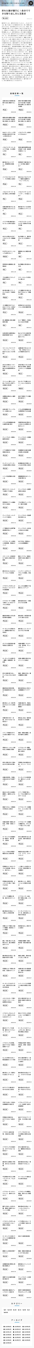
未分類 (6, 18)
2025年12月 (27, 1329)
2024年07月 (18, 1340)
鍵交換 (6, 1312)
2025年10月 (18, 1332)
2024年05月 (8, 1343)
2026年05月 (18, 1326)
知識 (25, 1309)
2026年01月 (18, 1329)
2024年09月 (27, 1337)
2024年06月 (27, 1340)
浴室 (15, 1309)
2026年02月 (8, 1329)
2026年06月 (8, 1326)
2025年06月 (27, 1334)
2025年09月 (27, 1332)
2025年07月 (18, 1334)
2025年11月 (8, 1332)
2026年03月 (27, 1326)
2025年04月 (18, 1337)
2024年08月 (8, 1340)
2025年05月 (8, 1337)
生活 (20, 1309)
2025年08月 (8, 1334)
